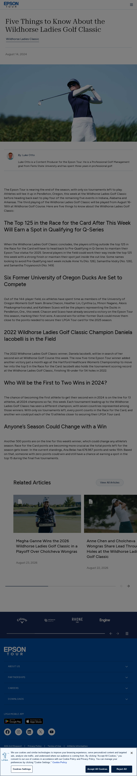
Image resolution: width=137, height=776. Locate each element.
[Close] (131, 753)
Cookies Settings (22, 769)
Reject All (122, 769)
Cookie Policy (59, 762)
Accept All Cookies (97, 769)
